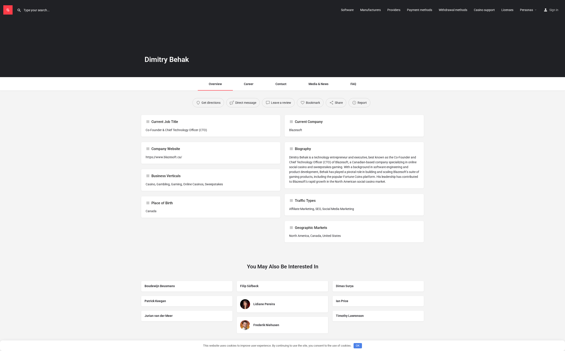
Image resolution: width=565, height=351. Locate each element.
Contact (280, 84)
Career (248, 84)
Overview (215, 84)
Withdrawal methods (453, 10)
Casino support (484, 10)
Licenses (507, 10)
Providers (393, 10)
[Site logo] (8, 9)
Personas (526, 10)
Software (347, 10)
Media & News (318, 84)
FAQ (353, 84)
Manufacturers (370, 10)
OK (358, 345)
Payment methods (419, 10)
